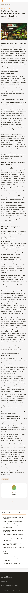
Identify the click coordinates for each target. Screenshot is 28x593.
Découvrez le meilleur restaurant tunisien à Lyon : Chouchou (13, 531)
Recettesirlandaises (7, 577)
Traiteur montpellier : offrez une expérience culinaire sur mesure (13, 564)
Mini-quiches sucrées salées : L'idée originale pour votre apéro (13, 539)
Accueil (2, 4)
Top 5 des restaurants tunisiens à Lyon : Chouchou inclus (12, 559)
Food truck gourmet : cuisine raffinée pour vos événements (13, 548)
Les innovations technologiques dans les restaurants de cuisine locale (12, 543)
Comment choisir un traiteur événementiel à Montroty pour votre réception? (13, 522)
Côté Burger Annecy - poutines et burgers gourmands (12, 552)
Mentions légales (9, 585)
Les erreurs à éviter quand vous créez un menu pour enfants (13, 518)
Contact (16, 585)
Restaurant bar (8, 4)
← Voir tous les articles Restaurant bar (10, 501)
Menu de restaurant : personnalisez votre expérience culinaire (12, 526)
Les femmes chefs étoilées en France (11, 556)
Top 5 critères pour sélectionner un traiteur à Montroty (13, 535)
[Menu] (25, 1)
